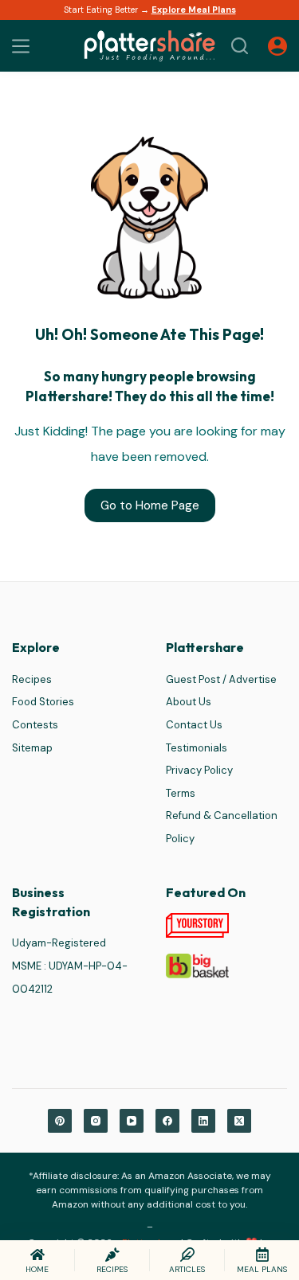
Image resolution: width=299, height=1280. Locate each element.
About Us (188, 701)
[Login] (277, 46)
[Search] (239, 45)
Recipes (32, 679)
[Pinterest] (60, 1121)
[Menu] (21, 46)
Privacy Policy (199, 770)
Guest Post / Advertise (221, 679)
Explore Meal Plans (193, 9)
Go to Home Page (149, 505)
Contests (35, 725)
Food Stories (43, 701)
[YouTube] (132, 1121)
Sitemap (32, 748)
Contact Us (194, 725)
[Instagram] (96, 1121)
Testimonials (196, 748)
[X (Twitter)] (239, 1121)
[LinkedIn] (203, 1121)
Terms (180, 793)
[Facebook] (167, 1121)
